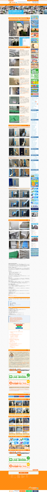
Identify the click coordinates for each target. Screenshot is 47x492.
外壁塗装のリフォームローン (20, 366)
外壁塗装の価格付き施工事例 (34, 111)
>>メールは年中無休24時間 (34, 232)
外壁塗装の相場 (33, 127)
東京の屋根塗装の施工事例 (34, 139)
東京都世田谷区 (17, 389)
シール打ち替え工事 (21, 217)
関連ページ (11, 346)
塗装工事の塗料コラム (34, 163)
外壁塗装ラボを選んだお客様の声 (35, 98)
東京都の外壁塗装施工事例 (34, 113)
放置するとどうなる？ (12, 341)
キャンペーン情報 (34, 101)
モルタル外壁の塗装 (24, 83)
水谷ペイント (23, 389)
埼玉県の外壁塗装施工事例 (34, 114)
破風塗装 (26, 389)
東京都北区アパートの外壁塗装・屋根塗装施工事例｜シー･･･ (12, 406)
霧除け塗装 (18, 390)
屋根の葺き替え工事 (34, 140)
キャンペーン (12, 476)
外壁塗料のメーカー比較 (34, 128)
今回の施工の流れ (11, 340)
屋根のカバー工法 (33, 141)
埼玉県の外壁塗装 (18, 476)
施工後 (11, 332)
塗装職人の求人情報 (34, 108)
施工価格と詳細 (12, 425)
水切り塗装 (21, 389)
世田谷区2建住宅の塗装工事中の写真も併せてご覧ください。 (16, 334)
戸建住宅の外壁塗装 (24, 362)
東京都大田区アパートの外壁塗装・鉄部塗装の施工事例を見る (16, 319)
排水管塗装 (13, 389)
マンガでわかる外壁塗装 (34, 156)
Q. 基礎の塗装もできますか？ (12, 344)
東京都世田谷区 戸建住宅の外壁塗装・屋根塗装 (14, 339)
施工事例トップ (15, 295)
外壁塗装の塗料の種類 (23, 476)
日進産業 (15, 389)
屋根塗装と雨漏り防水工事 (34, 138)
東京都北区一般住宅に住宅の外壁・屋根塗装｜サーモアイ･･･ (26, 413)
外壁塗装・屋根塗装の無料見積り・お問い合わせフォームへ (16, 321)
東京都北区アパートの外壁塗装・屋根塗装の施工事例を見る (16, 317)
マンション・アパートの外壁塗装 (35, 112)
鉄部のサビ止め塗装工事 (34, 134)
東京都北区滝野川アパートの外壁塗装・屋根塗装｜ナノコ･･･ (12, 413)
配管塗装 (11, 390)
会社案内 (33, 107)
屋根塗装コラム (33, 162)
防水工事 (13, 390)
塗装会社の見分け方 (34, 152)
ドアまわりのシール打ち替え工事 (14, 335)
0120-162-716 (35, 1)
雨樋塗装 (15, 390)
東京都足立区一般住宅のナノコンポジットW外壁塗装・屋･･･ (19, 406)
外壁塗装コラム (33, 161)
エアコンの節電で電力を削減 (34, 158)
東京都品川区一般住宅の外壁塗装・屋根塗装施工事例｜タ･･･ (26, 406)
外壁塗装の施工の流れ (34, 125)
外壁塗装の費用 (33, 126)
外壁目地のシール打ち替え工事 (14, 336)
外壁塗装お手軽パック (34, 135)
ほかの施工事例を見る (10, 295)
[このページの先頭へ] (35, 470)
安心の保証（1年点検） (34, 100)
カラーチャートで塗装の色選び (35, 157)
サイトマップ (27, 476)
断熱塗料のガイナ (12, 359)
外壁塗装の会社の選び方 (34, 153)
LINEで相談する (19, 326)
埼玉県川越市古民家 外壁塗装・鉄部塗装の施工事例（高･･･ (19, 413)
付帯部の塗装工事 (24, 120)
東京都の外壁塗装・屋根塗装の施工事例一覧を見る (15, 320)
